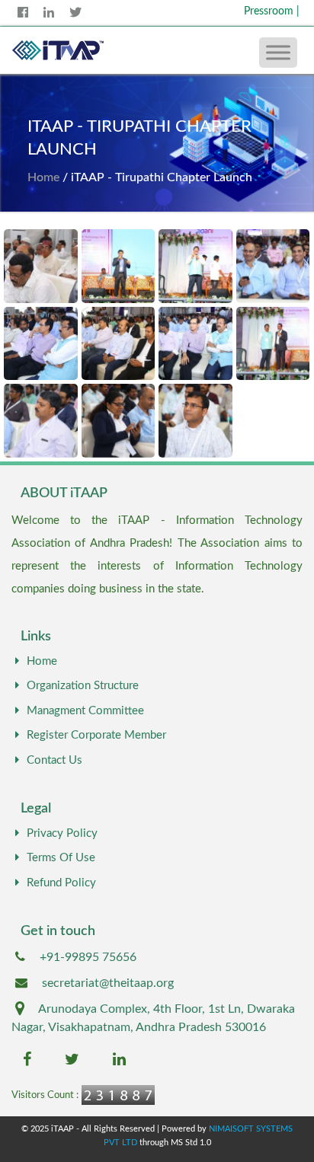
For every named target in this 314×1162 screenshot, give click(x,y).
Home (43, 177)
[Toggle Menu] (278, 52)
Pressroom (272, 11)
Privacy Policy (62, 833)
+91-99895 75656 (88, 957)
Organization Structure (83, 685)
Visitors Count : (44, 1095)
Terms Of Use (61, 858)
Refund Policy (61, 883)
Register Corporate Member (96, 735)
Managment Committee (85, 711)
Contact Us (54, 760)
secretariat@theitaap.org (108, 983)
